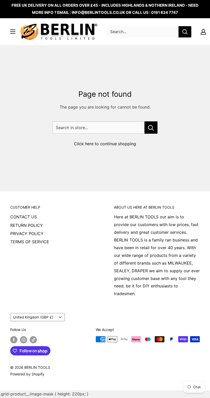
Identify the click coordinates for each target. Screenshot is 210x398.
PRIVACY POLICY (27, 233)
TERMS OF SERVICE (29, 241)
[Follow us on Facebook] (13, 339)
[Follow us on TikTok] (33, 339)
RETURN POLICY (26, 225)
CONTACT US (23, 216)
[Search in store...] (151, 127)
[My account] (203, 32)
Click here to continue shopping (105, 143)
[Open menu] (12, 32)
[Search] (184, 31)
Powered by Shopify (27, 374)
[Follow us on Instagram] (23, 339)
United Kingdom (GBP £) (33, 317)
